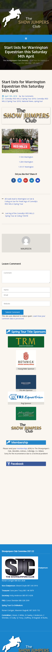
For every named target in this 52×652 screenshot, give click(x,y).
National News (27, 101)
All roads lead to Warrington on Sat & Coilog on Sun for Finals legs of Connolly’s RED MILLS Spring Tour (21, 201)
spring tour (38, 101)
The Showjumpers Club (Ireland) (15, 60)
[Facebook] (13, 180)
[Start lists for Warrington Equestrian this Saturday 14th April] (26, 115)
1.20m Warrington (26, 162)
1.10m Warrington (26, 157)
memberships (22, 448)
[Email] (37, 180)
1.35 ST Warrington (26, 167)
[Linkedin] (31, 180)
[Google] (25, 180)
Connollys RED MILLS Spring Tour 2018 (20, 98)
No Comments (27, 96)
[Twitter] (19, 180)
